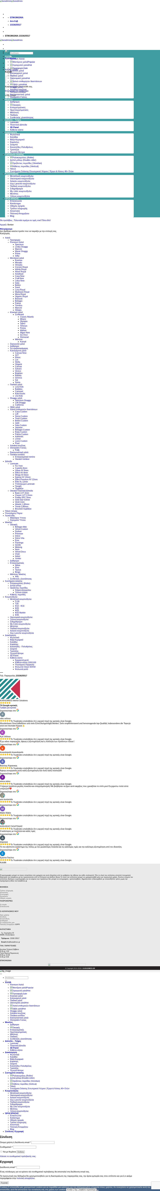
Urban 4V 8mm (21, 470)
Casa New (19, 276)
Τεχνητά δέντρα (17, 152)
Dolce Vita (19, 538)
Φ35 (17, 615)
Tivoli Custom (21, 418)
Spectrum (19, 244)
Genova (18, 378)
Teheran (23, 326)
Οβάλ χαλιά (18, 84)
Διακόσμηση (11, 132)
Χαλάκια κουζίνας (18, 89)
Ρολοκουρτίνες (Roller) (23, 157)
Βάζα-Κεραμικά (17, 139)
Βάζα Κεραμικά (16, 640)
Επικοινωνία (16, 201)
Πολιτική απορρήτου (10, 924)
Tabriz (22, 324)
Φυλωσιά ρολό (21, 669)
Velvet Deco (20, 552)
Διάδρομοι (15, 102)
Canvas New (20, 353)
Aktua (17, 565)
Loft (16, 414)
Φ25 (17, 610)
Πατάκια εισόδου (18, 92)
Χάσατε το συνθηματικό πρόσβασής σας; (18, 1156)
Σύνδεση (3, 917)
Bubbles (18, 389)
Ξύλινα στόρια (21, 592)
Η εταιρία (3, 905)
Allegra (18, 310)
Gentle (18, 545)
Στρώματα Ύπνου (18, 520)
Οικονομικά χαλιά (18, 78)
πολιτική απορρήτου (26, 1178)
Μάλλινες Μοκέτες (18, 574)
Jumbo (18, 558)
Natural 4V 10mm (22, 477)
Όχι (76, 1190)
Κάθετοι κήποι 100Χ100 (25, 662)
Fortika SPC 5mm (23, 497)
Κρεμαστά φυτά (21, 660)
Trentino (18, 305)
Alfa (16, 576)
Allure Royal (20, 272)
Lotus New (19, 281)
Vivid (17, 554)
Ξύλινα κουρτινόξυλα (20, 196)
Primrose (19, 534)
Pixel (17, 443)
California (19, 405)
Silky (17, 256)
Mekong (18, 547)
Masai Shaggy (21, 251)
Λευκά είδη (10, 515)
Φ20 (17, 608)
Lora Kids (19, 387)
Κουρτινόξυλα (11, 174)
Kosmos (18, 260)
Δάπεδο (8, 461)
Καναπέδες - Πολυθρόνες (21, 647)
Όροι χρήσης (4, 915)
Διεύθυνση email (8, 1167)
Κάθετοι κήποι (16, 130)
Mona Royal (20, 294)
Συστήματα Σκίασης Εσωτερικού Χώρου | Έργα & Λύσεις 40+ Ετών (42, 171)
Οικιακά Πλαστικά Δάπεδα (21, 491)
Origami (18, 364)
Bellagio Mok (21, 527)
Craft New (19, 278)
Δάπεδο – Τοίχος (13, 120)
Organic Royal (21, 296)
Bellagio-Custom (22, 430)
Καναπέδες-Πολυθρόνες (21, 147)
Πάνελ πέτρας (11, 511)
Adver (17, 556)
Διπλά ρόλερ (15, 586)
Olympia (23, 321)
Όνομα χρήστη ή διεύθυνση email (15, 1142)
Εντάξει (70, 1190)
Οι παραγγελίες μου (7, 922)
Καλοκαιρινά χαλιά (19, 73)
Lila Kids (19, 396)
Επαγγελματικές (18, 107)
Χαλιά (7, 238)
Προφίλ (18, 486)
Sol (16, 380)
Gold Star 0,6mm (22, 500)
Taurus (18, 570)
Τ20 (16, 604)
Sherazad (24, 337)
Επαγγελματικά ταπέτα (25, 457)
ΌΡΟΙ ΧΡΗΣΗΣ (12, 199)
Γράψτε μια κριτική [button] (8, 708)
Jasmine (18, 427)
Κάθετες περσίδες (18, 595)
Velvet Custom (21, 529)
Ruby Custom (21, 432)
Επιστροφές (4, 894)
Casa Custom (21, 412)
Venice (18, 371)
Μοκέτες (9, 99)
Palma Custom (21, 434)
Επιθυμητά (4, 921)
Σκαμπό (14, 144)
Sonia (17, 382)
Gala (17, 283)
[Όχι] (98, 1190)
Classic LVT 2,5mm (23, 495)
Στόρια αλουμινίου (23, 590)
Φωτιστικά (15, 134)
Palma (18, 303)
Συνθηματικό (6, 1147)
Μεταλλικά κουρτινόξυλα (21, 176)
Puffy (17, 450)
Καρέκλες (14, 142)
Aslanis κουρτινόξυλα (20, 181)
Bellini (18, 285)
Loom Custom (21, 441)
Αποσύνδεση (4, 919)
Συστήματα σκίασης (13, 581)
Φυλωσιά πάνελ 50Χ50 (25, 667)
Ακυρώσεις (4, 896)
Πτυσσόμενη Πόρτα (13, 513)
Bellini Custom (21, 421)
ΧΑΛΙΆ (8, 56)
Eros (17, 540)
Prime (17, 253)
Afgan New (25, 333)
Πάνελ (13, 169)
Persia (23, 328)
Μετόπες (14, 193)
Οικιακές (16, 105)
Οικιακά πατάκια (22, 459)
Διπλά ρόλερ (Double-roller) (23, 160)
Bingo (17, 572)
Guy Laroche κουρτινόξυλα (22, 183)
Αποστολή (15, 211)
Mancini (18, 249)
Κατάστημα (15, 203)
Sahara (18, 369)
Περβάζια (19, 488)
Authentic (19, 436)
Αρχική (3, 225)
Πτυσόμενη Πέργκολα (24, 665)
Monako (18, 263)
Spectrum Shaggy (23, 400)
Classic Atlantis (27, 317)
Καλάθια (14, 137)
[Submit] (6, 980)
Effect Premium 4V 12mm (26, 479)
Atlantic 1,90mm (22, 504)
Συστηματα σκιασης (14, 154)
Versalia (18, 265)
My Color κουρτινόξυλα (20, 624)
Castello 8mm (21, 468)
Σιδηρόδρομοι (16, 188)
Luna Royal (20, 290)
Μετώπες (14, 626)
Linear (18, 439)
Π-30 (17, 601)
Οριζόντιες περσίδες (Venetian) (27, 163)
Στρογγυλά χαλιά (20, 65)
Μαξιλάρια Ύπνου (18, 518)
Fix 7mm (19, 466)
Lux (16, 360)
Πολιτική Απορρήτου (19, 213)
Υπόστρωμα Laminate (25, 484)
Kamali (23, 342)
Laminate (14, 122)
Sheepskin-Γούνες (18, 97)
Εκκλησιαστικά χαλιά (20, 94)
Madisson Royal (22, 292)
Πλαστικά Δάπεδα (18, 125)
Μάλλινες (14, 112)
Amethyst (19, 274)
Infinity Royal (20, 269)
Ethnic (18, 357)
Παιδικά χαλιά (16, 76)
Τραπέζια (14, 149)
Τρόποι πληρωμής (18, 208)
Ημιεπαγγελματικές (19, 110)
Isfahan (23, 330)
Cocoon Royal (21, 267)
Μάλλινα (18, 339)
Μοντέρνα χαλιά (20, 62)
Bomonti (18, 299)
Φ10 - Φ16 (19, 606)
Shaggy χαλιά (16, 87)
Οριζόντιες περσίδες (19, 588)
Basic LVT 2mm (22, 493)
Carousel (19, 391)
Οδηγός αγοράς (17, 206)
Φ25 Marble (20, 613)
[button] (6, 229)
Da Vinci (24, 335)
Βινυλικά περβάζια (23, 509)
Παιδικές (14, 115)
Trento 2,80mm (21, 506)
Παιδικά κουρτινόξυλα (20, 186)
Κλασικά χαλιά (17, 71)
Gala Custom (21, 425)
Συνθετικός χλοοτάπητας (21, 117)
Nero (17, 549)
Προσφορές (18, 68)
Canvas (18, 366)
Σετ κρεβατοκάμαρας (19, 348)
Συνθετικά (19, 314)
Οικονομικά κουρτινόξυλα (22, 178)
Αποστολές (4, 892)
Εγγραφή (4, 1183)
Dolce (17, 536)
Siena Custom (21, 416)
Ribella (18, 375)
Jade (17, 423)
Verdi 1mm (19, 502)
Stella (17, 362)
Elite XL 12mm (21, 482)
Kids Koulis (20, 394)
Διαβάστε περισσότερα (87, 1190)
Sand (17, 287)
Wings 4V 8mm (21, 475)
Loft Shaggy (20, 403)
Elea (17, 567)
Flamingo (19, 543)
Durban (18, 531)
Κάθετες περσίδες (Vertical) (25, 166)
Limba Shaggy (21, 247)
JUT (17, 355)
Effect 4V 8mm (21, 473)
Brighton (18, 373)
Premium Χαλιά (17, 59)
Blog (12, 216)
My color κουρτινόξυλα (21, 191)
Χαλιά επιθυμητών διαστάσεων (27, 81)
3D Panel (14, 656)
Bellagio (18, 301)
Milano (23, 319)
